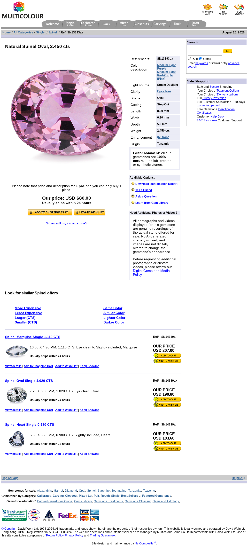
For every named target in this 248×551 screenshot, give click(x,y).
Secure (214, 86)
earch (192, 42)
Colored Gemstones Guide (54, 501)
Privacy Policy (74, 535)
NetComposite (145, 543)
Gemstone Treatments (108, 501)
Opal (82, 490)
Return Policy (54, 535)
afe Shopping (198, 81)
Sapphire (104, 490)
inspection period (208, 105)
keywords (201, 63)
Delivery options (227, 94)
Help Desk (217, 116)
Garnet (58, 490)
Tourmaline (119, 490)
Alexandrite (44, 490)
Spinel (91, 490)
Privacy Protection (214, 98)
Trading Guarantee (102, 535)
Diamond (71, 490)
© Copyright (9, 528)
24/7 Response (207, 120)
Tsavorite (149, 490)
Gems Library (83, 501)
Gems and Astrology (166, 501)
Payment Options (228, 90)
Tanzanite (134, 490)
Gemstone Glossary (138, 501)
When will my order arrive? (66, 223)
